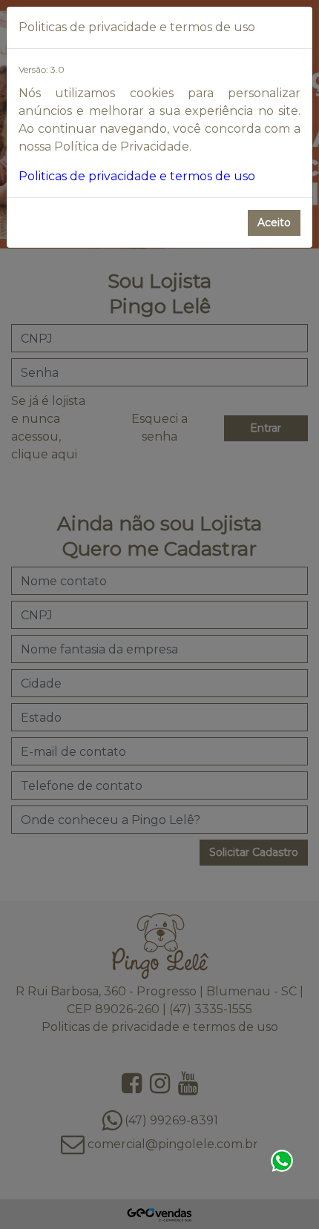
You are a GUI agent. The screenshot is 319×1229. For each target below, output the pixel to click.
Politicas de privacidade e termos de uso (137, 176)
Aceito (274, 222)
